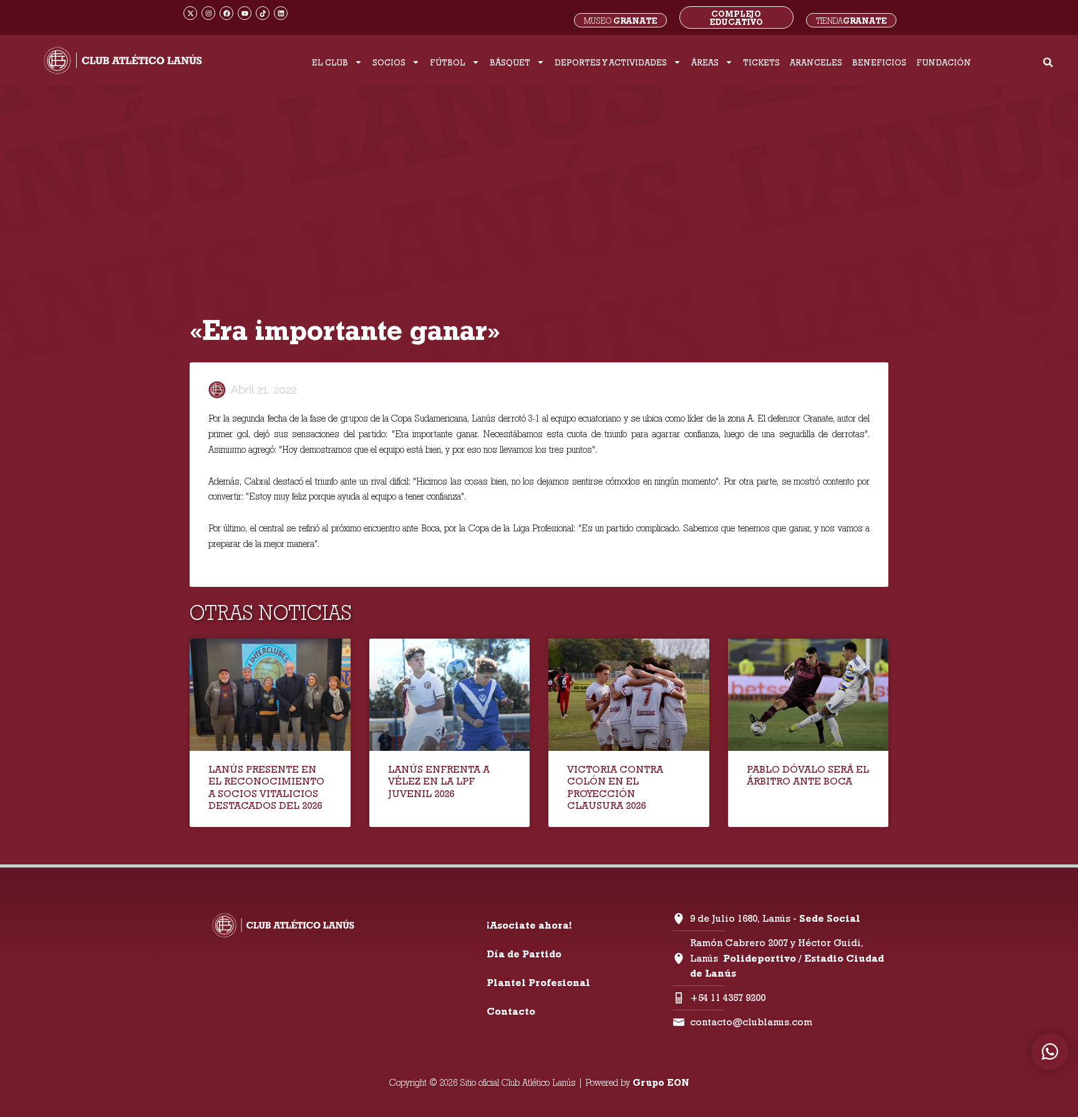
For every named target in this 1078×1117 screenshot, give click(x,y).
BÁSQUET (510, 62)
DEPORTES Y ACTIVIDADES (611, 62)
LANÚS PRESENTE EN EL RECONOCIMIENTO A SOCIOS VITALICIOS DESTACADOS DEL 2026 (266, 787)
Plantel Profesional (538, 983)
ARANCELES (816, 62)
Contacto (511, 1011)
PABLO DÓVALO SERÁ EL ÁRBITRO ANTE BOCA (808, 775)
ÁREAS (705, 62)
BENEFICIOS (879, 62)
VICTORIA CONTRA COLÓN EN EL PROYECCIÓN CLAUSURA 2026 (615, 787)
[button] (1048, 62)
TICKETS (761, 62)
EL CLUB (330, 62)
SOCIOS (388, 62)
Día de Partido (524, 954)
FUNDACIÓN (943, 62)
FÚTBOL (447, 62)
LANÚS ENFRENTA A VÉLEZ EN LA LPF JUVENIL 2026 (439, 781)
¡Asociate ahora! (529, 925)
